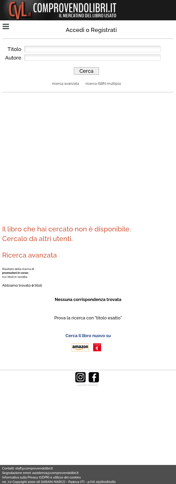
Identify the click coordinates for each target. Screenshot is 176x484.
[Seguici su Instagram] (80, 381)
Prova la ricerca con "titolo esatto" (88, 317)
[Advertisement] (88, 127)
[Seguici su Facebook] (93, 381)
